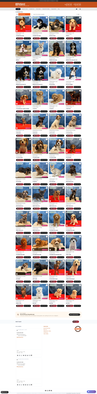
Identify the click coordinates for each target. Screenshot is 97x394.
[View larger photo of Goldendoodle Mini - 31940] (30, 236)
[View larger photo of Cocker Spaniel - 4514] (63, 139)
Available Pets (31, 9)
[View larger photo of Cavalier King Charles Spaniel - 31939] (30, 91)
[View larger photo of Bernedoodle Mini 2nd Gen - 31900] (80, 42)
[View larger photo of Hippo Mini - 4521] (47, 261)
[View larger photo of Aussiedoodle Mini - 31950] (30, 18)
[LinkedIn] (31, 355)
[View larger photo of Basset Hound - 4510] (63, 18)
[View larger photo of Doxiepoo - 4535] (47, 163)
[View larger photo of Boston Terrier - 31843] (80, 66)
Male (18, 34)
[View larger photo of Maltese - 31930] (63, 285)
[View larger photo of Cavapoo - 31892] (47, 91)
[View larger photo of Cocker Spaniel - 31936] (30, 139)
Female (35, 34)
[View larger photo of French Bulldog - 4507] (30, 212)
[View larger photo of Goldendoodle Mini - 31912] (63, 212)
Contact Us (45, 332)
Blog (58, 9)
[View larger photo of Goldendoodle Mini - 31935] (80, 212)
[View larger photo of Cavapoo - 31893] (63, 91)
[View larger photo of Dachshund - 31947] (80, 139)
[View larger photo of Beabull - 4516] (30, 42)
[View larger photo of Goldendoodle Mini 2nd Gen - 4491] (63, 236)
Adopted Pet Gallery (46, 9)
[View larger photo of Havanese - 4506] (30, 261)
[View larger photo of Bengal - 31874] (47, 42)
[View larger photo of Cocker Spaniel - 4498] (47, 139)
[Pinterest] (26, 355)
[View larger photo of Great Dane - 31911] (80, 236)
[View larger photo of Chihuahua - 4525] (47, 115)
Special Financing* (46, 328)
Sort (78, 14)
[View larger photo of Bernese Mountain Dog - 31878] (47, 66)
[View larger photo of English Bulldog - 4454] (80, 163)
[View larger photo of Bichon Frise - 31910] (63, 66)
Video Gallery (38, 9)
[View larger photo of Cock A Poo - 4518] (63, 115)
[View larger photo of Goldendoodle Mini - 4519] (47, 236)
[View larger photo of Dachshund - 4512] (30, 163)
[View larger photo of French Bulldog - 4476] (80, 188)
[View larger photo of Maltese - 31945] (80, 285)
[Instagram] (19, 355)
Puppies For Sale (24, 9)
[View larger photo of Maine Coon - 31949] (30, 285)
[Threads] (30, 355)
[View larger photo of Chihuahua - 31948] (80, 91)
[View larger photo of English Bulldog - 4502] (30, 188)
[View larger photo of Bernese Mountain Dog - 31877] (30, 66)
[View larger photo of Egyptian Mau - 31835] (63, 163)
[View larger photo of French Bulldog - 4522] (47, 212)
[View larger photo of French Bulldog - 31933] (63, 188)
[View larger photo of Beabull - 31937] (80, 18)
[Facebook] (17, 355)
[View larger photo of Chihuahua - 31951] (30, 115)
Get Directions (20, 337)
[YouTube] (24, 355)
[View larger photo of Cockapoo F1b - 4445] (80, 115)
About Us (45, 329)
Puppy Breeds (53, 9)
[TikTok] (21, 355)
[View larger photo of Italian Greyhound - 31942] (63, 261)
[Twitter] (28, 355)
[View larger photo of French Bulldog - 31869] (47, 188)
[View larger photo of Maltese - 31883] (47, 285)
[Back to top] (80, 322)
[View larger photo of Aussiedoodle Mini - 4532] (47, 18)
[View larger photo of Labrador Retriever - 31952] (80, 261)
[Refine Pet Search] (17, 14)
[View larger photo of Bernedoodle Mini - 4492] (63, 42)
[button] (19, 18)
